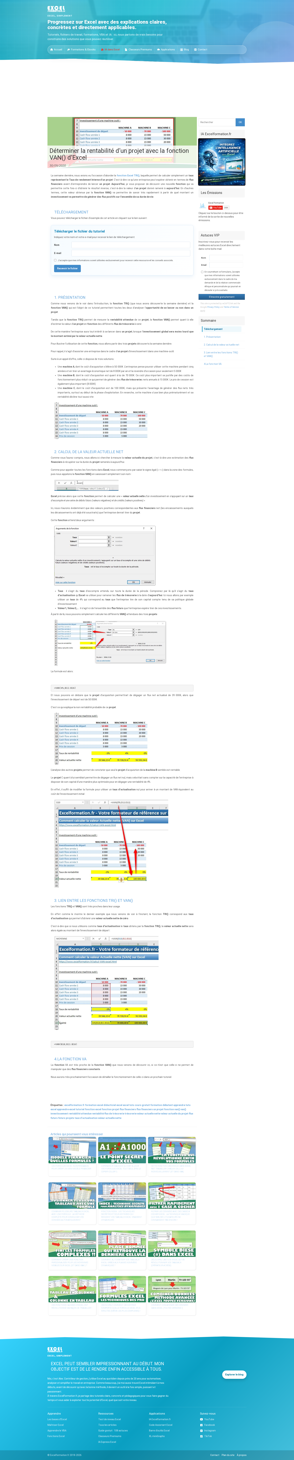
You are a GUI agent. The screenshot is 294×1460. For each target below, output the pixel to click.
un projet (158, 1109)
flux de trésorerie (114, 1113)
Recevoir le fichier (67, 268)
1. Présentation (212, 337)
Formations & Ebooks (83, 49)
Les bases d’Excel (57, 1419)
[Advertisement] (147, 89)
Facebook (209, 1425)
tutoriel (80, 1109)
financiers (147, 1109)
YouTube (209, 1419)
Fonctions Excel (56, 1436)
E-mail (57, 253)
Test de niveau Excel (109, 1419)
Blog (186, 49)
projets (70, 1118)
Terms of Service (231, 307)
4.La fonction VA (213, 364)
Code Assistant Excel (160, 1425)
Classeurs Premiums (140, 49)
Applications (168, 49)
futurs (61, 1118)
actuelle (149, 1113)
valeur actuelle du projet (174, 1113)
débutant (167, 1105)
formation (156, 1105)
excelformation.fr (74, 1105)
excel (126, 1105)
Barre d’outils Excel (159, 1430)
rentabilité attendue (80, 1113)
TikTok (208, 1436)
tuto (131, 1105)
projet (115, 1109)
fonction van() (172, 1109)
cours (138, 1105)
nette (157, 1113)
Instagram (210, 1430)
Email (203, 265)
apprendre (179, 1105)
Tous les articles (107, 1425)
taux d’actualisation (86, 1118)
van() (183, 1109)
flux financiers (128, 1109)
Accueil (58, 49)
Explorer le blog (234, 1374)
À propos (242, 1455)
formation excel (94, 1105)
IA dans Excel (112, 49)
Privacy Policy (213, 307)
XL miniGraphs (157, 1436)
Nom (56, 245)
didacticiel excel (113, 1105)
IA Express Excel (107, 1442)
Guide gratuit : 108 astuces (113, 1430)
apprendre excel (66, 1109)
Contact (202, 49)
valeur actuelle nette (109, 1118)
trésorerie (130, 1113)
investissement (59, 1113)
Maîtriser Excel (55, 1425)
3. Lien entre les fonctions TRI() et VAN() (221, 354)
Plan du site (228, 1455)
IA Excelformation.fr (160, 1419)
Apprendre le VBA (56, 1430)
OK (240, 122)
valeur (140, 1113)
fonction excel (93, 1109)
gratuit (146, 1105)
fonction (107, 1109)
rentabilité (98, 1113)
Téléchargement (213, 329)
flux (138, 1109)
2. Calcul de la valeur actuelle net (221, 344)
